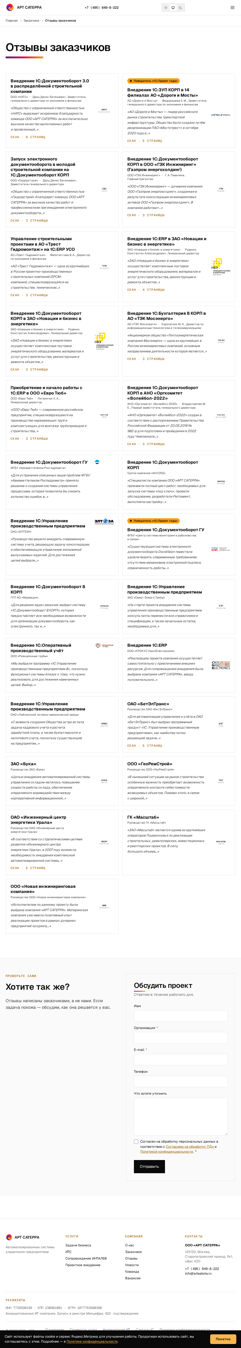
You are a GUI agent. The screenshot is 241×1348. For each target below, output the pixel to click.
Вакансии (133, 1278)
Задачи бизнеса (78, 1245)
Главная (12, 20)
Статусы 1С (145, 1330)
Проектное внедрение (82, 1265)
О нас (129, 1245)
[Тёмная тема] (180, 7)
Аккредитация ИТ (116, 1330)
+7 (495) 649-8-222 (102, 7)
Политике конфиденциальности (92, 1341)
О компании (54, 1330)
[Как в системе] (173, 7)
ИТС (68, 1252)
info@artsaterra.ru (198, 1273)
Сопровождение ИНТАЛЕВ (86, 1258)
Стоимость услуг (83, 1330)
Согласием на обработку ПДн (190, 1147)
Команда (132, 1271)
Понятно (223, 1339)
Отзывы (131, 1258)
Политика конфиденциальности (185, 1330)
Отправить (149, 1167)
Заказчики (31, 20)
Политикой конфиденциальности (166, 1151)
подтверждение (125, 1313)
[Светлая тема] (165, 7)
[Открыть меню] (232, 7)
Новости (132, 1265)
